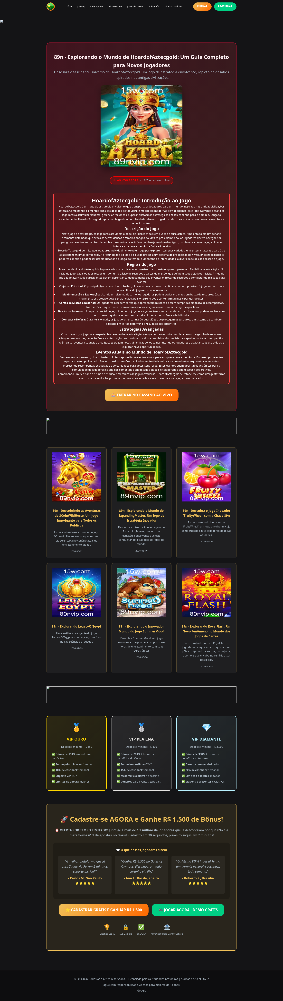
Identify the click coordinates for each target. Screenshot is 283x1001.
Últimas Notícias (173, 6)
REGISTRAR (225, 6)
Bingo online (115, 6)
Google (141, 990)
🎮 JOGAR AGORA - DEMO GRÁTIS (188, 909)
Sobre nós (154, 6)
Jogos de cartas (135, 6)
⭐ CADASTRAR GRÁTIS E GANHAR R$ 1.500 (103, 909)
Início (69, 6)
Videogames (96, 6)
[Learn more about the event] (141, 28)
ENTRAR (202, 6)
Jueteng (81, 6)
